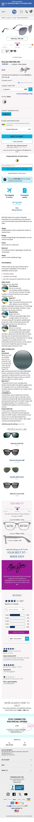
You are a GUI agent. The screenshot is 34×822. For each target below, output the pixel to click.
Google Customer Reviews (26, 82)
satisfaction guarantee (15, 181)
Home (3, 17)
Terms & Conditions (15, 731)
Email (24, 745)
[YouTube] (26, 796)
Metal (14, 17)
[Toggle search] (26, 12)
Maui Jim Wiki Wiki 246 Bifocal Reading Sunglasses (15, 751)
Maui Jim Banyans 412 (7, 753)
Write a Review (22, 64)
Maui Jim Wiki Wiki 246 (22, 17)
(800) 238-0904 (9, 745)
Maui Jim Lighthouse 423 (8, 755)
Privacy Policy (22, 729)
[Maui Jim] (26, 70)
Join (17, 726)
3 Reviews (14, 64)
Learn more (9, 125)
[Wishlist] (21, 12)
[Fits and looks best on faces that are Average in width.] (17, 47)
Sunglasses (9, 17)
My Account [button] (5, 760)
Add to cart (17, 136)
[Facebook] (14, 796)
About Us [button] (5, 770)
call (24, 710)
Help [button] (3, 765)
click (19, 710)
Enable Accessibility (17, 1)
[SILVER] (4, 101)
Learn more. (21, 424)
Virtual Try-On (17, 39)
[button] (17, 89)
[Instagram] (8, 796)
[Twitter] (20, 796)
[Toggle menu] (3, 12)
